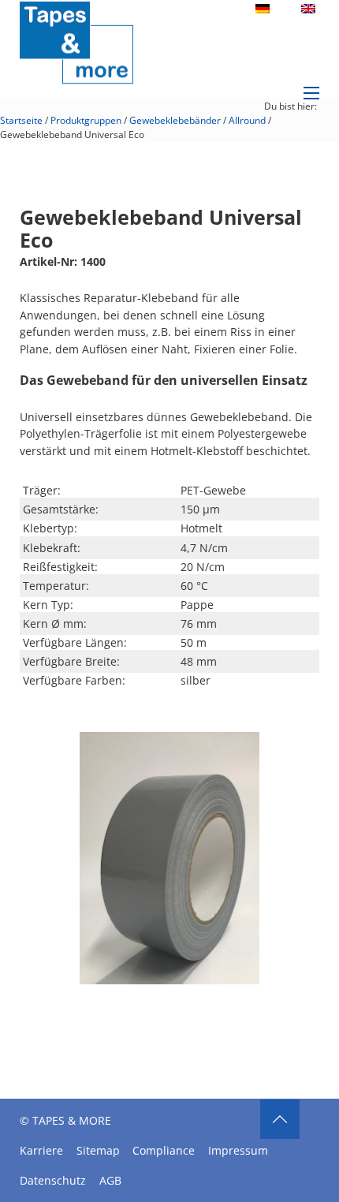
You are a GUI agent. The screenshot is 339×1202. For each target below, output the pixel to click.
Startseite (21, 120)
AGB (110, 1180)
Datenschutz (53, 1180)
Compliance (163, 1150)
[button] (238, 753)
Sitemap (98, 1150)
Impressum (238, 1150)
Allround (247, 120)
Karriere (41, 1150)
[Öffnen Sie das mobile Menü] (311, 93)
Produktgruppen (85, 120)
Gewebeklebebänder (175, 120)
